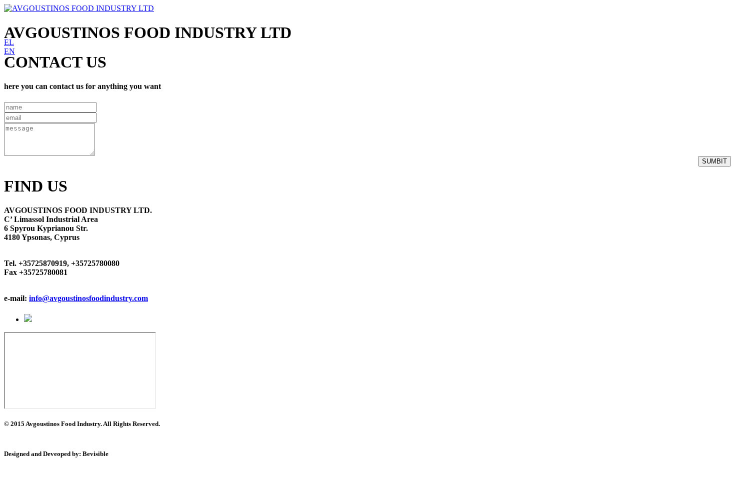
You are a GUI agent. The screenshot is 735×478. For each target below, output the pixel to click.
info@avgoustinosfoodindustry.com (88, 298)
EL (9, 42)
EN (9, 51)
